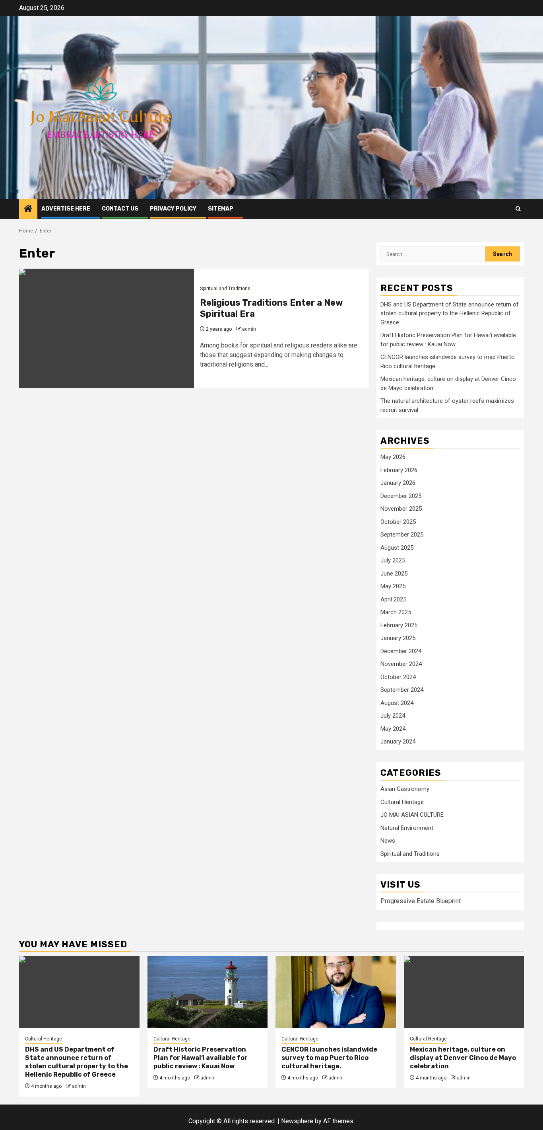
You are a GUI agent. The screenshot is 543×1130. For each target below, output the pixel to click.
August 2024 (396, 702)
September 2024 (401, 689)
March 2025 (395, 612)
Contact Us (120, 208)
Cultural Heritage (402, 802)
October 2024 (398, 677)
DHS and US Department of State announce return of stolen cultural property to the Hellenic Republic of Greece (449, 313)
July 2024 (392, 715)
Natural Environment (406, 827)
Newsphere (297, 1121)
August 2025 (396, 547)
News (387, 840)
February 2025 (398, 625)
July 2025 (392, 560)
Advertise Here (65, 208)
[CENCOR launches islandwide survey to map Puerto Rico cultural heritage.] (335, 992)
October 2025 (398, 521)
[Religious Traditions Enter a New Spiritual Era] (106, 328)
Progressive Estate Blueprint (420, 901)
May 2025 (392, 586)
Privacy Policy (173, 208)
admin (249, 329)
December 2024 (400, 651)
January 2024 (397, 741)
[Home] (28, 209)
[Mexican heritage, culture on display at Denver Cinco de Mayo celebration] (464, 992)
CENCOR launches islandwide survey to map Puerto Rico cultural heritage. (329, 1058)
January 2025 (397, 638)
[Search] (518, 209)
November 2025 (401, 508)
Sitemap (220, 208)
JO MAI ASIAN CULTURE (412, 814)
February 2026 (398, 470)
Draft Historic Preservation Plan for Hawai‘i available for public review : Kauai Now (200, 1058)
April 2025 (393, 599)
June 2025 (393, 573)
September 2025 (401, 534)
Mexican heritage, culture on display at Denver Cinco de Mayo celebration (463, 1058)
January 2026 (397, 482)
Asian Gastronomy (404, 788)
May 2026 (392, 457)
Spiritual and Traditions (225, 288)
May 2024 (392, 728)
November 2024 (401, 663)
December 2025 (400, 496)
